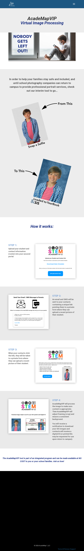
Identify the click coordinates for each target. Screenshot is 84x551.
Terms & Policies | (64, 549)
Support (73, 549)
